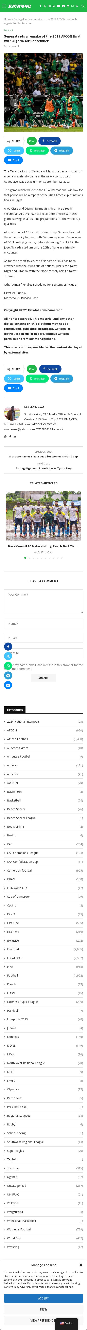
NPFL (45, 1072)
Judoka (45, 1028)
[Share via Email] (8, 685)
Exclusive (45, 940)
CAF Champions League (45, 853)
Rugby (45, 1124)
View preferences (44, 1320)
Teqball (45, 1159)
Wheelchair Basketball (45, 1221)
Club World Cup (45, 888)
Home (7, 19)
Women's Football (45, 1229)
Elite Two (45, 932)
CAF (45, 844)
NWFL (45, 1081)
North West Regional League (45, 1063)
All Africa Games (45, 748)
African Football (45, 739)
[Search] (83, 6)
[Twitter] (44, 6)
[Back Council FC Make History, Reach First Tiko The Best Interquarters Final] (43, 516)
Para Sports (45, 1098)
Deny (43, 1309)
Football (45, 975)
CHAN (45, 879)
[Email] (63, 6)
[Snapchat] (68, 6)
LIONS (45, 1045)
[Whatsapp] (72, 6)
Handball (45, 1010)
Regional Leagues (45, 1115)
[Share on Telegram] (8, 675)
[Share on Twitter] (8, 656)
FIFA (45, 966)
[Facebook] (40, 6)
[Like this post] (33, 141)
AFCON (45, 730)
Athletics (45, 774)
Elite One (45, 923)
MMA (45, 1054)
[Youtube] (58, 6)
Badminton (45, 791)
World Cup (45, 1238)
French (45, 984)
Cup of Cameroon (45, 896)
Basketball (45, 800)
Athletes (45, 765)
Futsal (45, 993)
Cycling (45, 905)
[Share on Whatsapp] (8, 666)
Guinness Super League (45, 1002)
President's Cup (45, 1107)
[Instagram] (49, 6)
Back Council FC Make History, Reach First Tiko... (43, 546)
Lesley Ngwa (34, 407)
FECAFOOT (45, 958)
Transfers (45, 1168)
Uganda (45, 1177)
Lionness (45, 1037)
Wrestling (45, 1247)
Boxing (45, 835)
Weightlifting (45, 1212)
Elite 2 (45, 914)
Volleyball (45, 1203)
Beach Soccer (45, 809)
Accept (43, 1298)
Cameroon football (45, 870)
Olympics (45, 1089)
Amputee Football (45, 756)
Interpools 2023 (45, 1019)
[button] (81, 1265)
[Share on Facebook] (8, 647)
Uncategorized (45, 1185)
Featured (45, 949)
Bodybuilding (45, 826)
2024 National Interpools (45, 721)
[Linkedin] (54, 6)
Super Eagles (45, 1151)
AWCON (45, 783)
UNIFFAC (45, 1194)
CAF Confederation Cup (45, 862)
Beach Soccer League (45, 818)
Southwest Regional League (45, 1142)
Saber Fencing (45, 1133)
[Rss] (77, 6)
